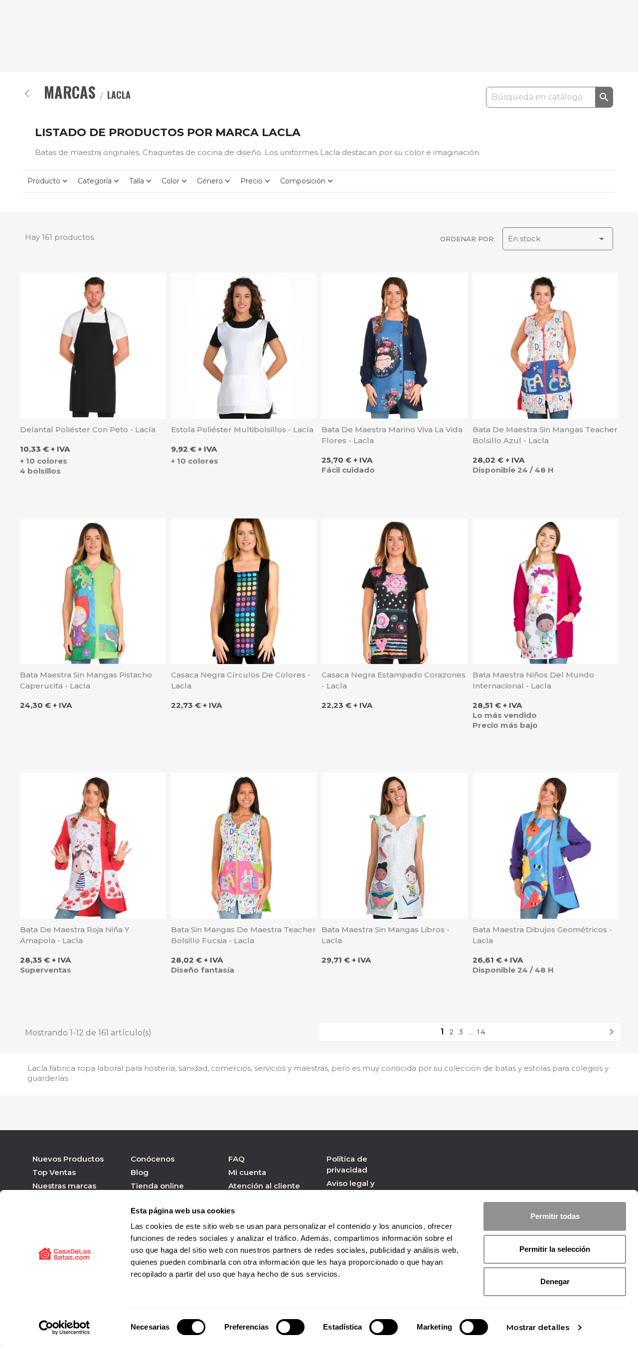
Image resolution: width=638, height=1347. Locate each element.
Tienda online (157, 1185)
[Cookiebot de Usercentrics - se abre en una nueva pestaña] (64, 1327)
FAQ (236, 1159)
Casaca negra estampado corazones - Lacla (393, 680)
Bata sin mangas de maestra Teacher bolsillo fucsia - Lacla (243, 935)
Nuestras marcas (64, 1185)
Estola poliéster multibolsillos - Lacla (242, 429)
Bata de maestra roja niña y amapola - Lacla (74, 935)
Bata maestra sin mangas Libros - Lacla (385, 935)
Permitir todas (555, 1216)
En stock (558, 239)
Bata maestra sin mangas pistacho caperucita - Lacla (86, 680)
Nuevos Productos (68, 1159)
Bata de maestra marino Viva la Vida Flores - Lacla (392, 435)
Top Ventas (54, 1172)
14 (481, 1031)
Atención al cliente (264, 1185)
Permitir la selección (554, 1249)
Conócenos (152, 1159)
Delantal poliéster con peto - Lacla (88, 429)
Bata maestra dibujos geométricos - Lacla (542, 935)
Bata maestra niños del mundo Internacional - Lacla (533, 680)
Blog (140, 1172)
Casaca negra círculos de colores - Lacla (241, 680)
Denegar (555, 1281)
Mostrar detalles (537, 1327)
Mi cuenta (247, 1172)
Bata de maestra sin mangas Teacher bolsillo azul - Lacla (545, 435)
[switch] (290, 1327)
